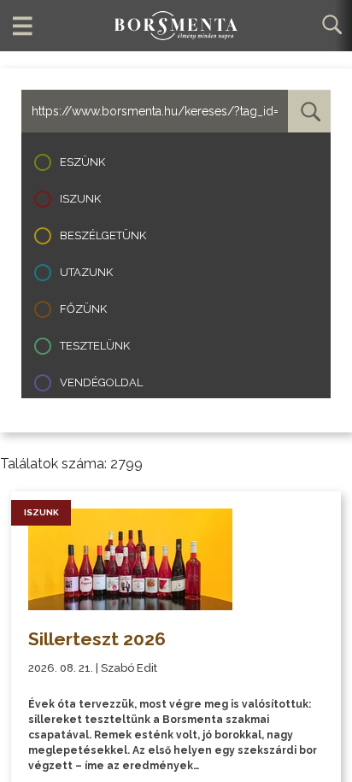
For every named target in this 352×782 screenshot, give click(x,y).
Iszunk (80, 198)
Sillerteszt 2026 (97, 639)
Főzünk (83, 309)
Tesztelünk (95, 345)
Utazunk (86, 272)
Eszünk (82, 162)
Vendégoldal (101, 382)
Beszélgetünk (103, 235)
